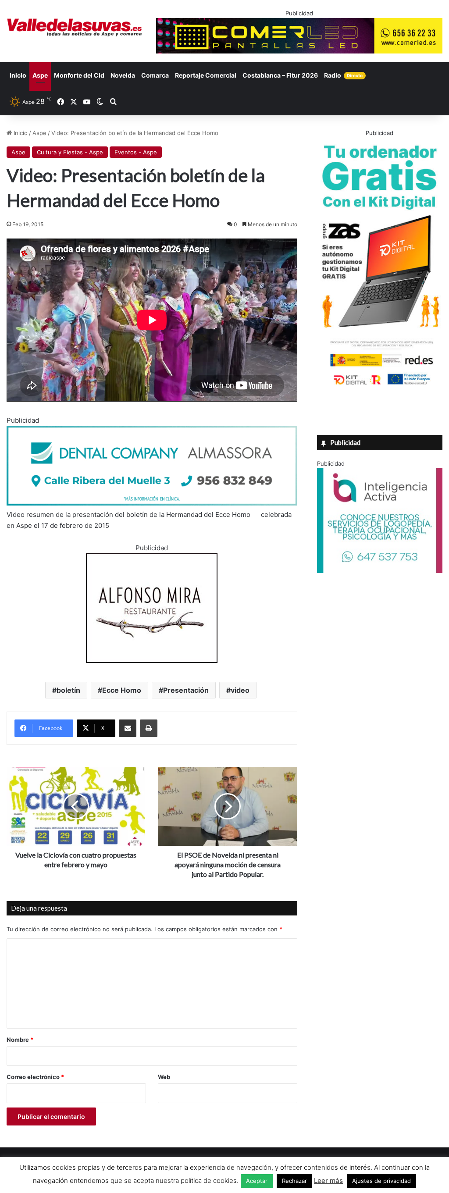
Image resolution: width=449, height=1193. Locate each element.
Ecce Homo (121, 690)
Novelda (122, 75)
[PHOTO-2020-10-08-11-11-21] (379, 570)
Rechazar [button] (294, 1180)
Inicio (18, 75)
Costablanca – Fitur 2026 (280, 75)
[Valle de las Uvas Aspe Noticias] (75, 27)
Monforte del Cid (79, 75)
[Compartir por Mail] (127, 728)
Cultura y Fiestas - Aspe (70, 152)
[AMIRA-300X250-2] (151, 660)
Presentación (186, 690)
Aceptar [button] (256, 1180)
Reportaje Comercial (205, 75)
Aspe (40, 75)
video (240, 690)
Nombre (20, 1039)
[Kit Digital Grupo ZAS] (379, 386)
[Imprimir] (148, 728)
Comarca (155, 75)
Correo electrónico (35, 1076)
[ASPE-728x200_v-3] (152, 503)
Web (164, 1076)
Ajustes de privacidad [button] (381, 1180)
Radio (343, 75)
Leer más (328, 1180)
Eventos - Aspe (135, 152)
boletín (68, 690)
